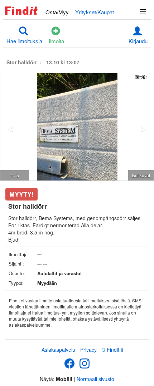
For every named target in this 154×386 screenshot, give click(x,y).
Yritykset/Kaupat (94, 12)
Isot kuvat (141, 175)
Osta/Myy (57, 12)
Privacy (88, 349)
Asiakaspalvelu (58, 349)
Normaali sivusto (95, 378)
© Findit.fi (112, 349)
